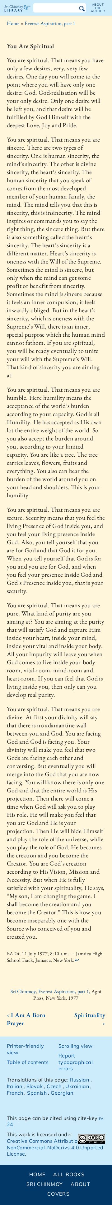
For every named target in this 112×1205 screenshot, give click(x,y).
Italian (14, 1086)
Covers (58, 1194)
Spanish (37, 1093)
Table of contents (28, 1062)
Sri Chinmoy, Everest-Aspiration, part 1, (51, 991)
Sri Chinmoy (44, 1184)
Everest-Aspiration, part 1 (50, 23)
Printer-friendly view (25, 1049)
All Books (69, 1174)
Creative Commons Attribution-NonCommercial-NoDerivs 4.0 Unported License (55, 1147)
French (15, 1093)
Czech (54, 1086)
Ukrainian (77, 1086)
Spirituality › (89, 1019)
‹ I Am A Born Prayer (26, 1019)
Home (13, 23)
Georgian (62, 1093)
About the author (98, 8)
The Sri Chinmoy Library (17, 14)
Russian (79, 1080)
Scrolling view (75, 1046)
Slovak (34, 1086)
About (80, 1184)
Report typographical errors (75, 1062)
